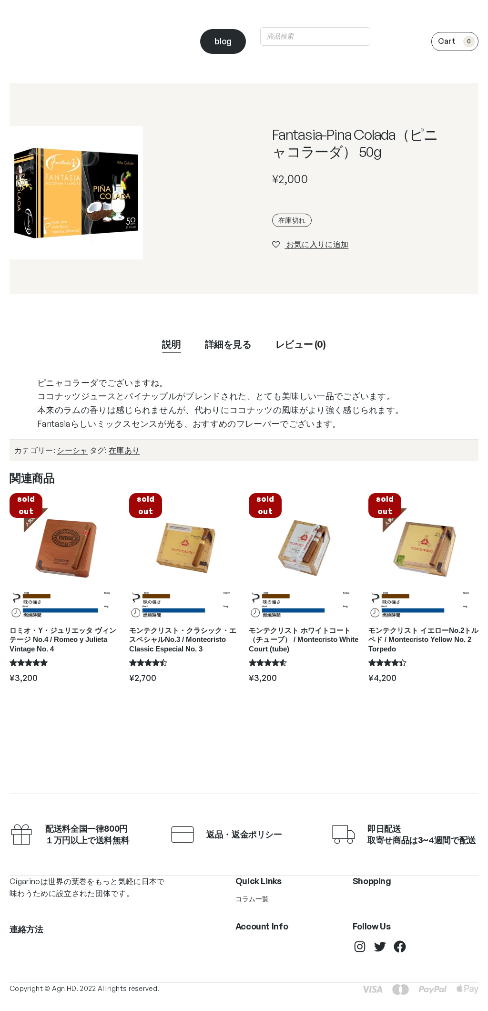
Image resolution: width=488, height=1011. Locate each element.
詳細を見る (228, 344)
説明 (171, 344)
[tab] (171, 344)
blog (223, 41)
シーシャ (72, 450)
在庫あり (124, 450)
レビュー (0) (300, 344)
